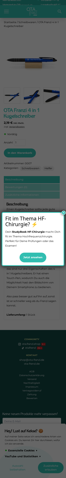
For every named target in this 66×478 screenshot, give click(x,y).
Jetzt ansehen (32, 257)
